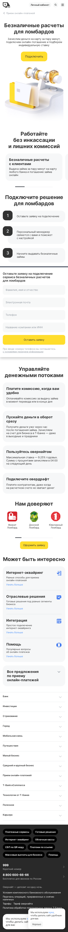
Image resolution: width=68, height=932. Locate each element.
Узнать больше (14, 584)
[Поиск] (55, 4)
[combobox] (34, 292)
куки (51, 912)
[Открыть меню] (62, 4)
